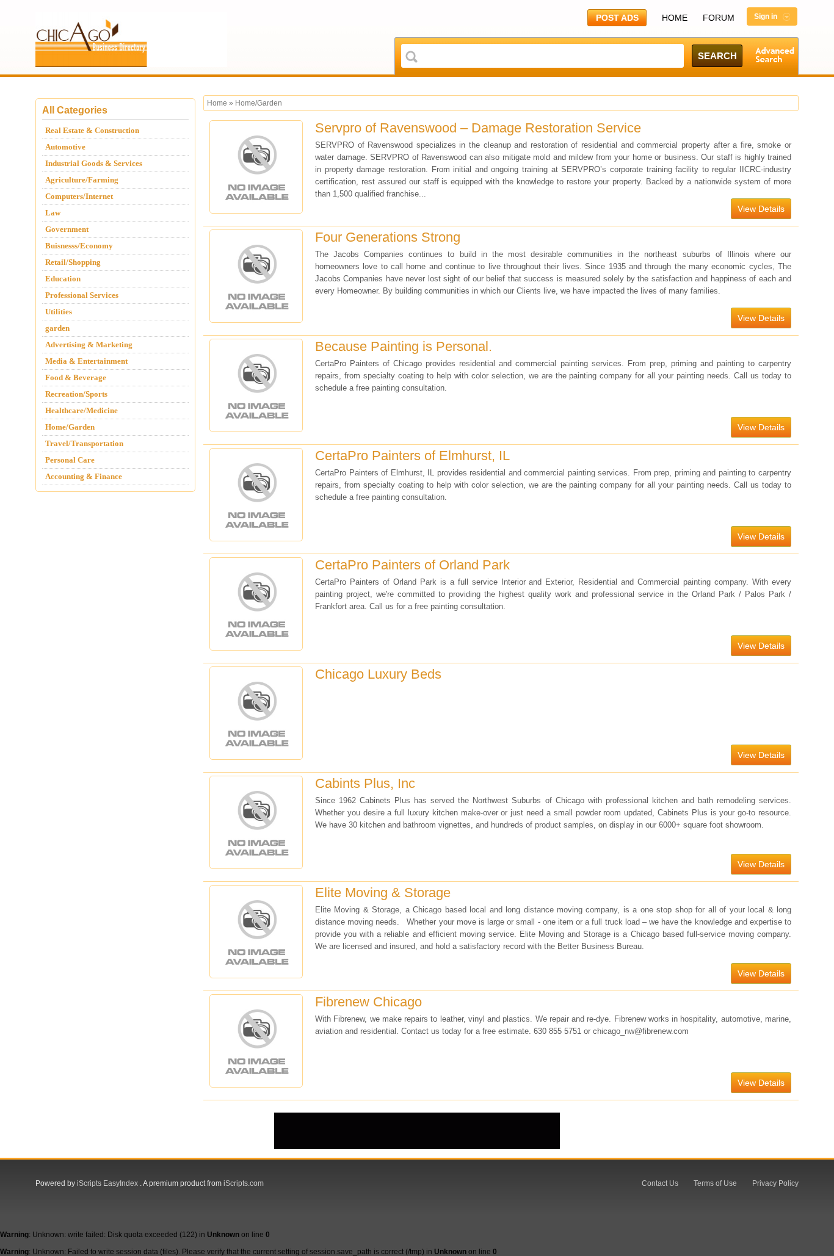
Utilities (58, 311)
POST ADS (617, 18)
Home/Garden (70, 426)
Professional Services (81, 295)
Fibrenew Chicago (368, 1001)
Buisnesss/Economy (79, 245)
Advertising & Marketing (88, 344)
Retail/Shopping (73, 262)
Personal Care (70, 459)
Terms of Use (715, 1183)
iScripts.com (243, 1183)
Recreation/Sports (76, 394)
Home (674, 18)
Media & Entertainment (86, 361)
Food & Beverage (75, 377)
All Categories (74, 110)
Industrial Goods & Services (93, 163)
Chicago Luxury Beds (378, 674)
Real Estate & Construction (92, 130)
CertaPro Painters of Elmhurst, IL (412, 455)
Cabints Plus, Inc (365, 783)
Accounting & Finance (83, 476)
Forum (718, 18)
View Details (761, 209)
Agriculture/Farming (81, 179)
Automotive (65, 146)
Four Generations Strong (387, 237)
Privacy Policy (775, 1183)
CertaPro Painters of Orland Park (412, 564)
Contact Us (660, 1183)
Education (63, 278)
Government (67, 229)
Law (52, 212)
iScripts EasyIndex (107, 1183)
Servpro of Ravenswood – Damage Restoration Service (478, 127)
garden (57, 328)
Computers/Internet (79, 196)
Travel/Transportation (84, 443)
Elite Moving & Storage (383, 892)
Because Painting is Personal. (403, 346)
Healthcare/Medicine (81, 410)
